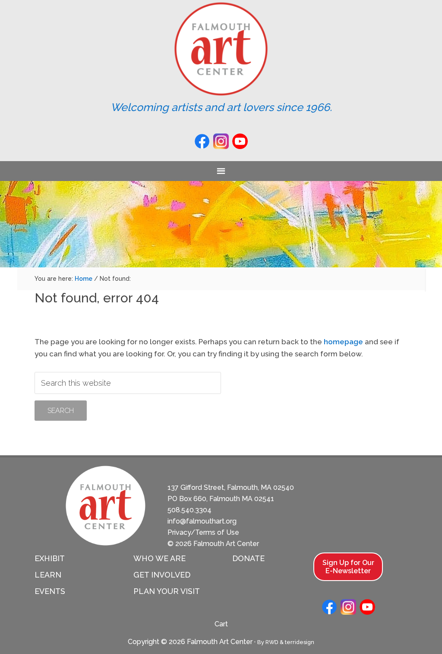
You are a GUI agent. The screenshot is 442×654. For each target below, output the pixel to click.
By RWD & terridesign (285, 642)
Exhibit (50, 558)
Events (50, 591)
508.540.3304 (189, 510)
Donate (248, 558)
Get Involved (161, 574)
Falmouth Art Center (221, 48)
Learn (48, 574)
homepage (343, 341)
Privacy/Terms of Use (203, 532)
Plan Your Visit (166, 591)
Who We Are (159, 558)
